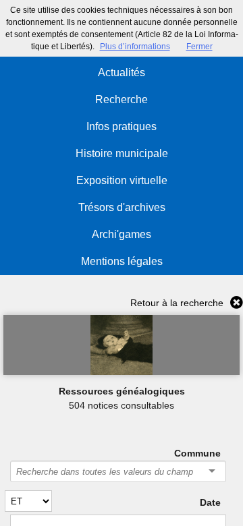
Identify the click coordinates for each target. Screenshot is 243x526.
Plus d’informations (135, 46)
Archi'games (121, 234)
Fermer (199, 46)
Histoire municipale (122, 153)
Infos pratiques (121, 126)
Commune (197, 453)
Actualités (121, 72)
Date (210, 502)
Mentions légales (122, 261)
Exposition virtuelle (121, 180)
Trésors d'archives (121, 207)
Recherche (121, 99)
